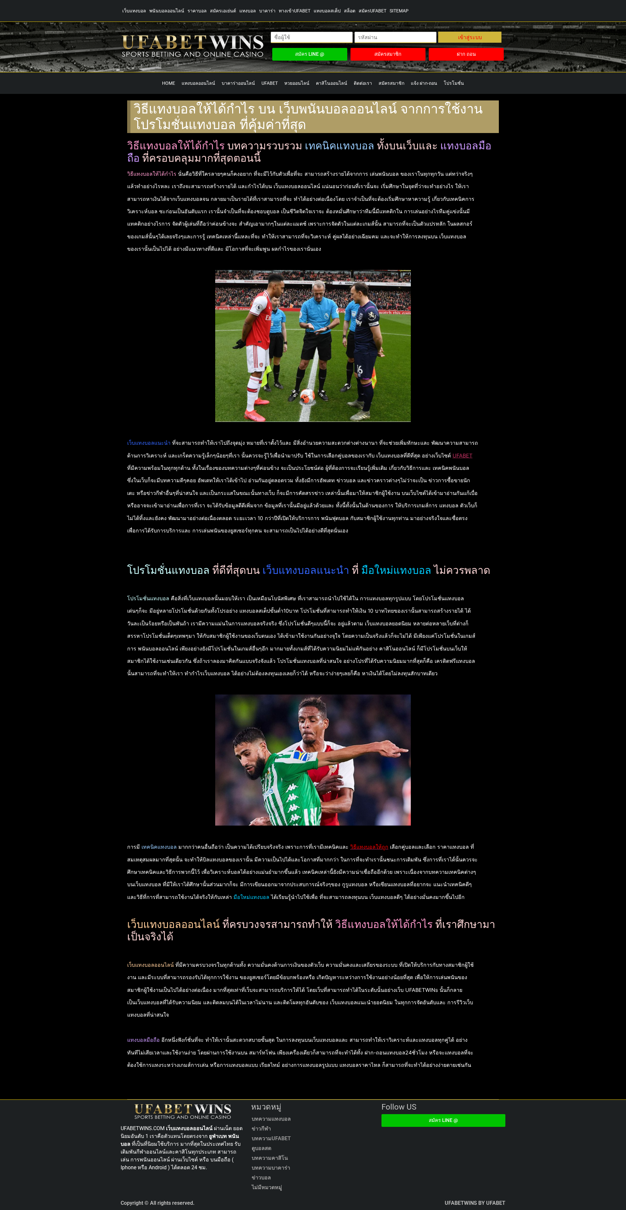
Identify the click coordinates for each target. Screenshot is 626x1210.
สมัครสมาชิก (391, 83)
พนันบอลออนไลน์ (166, 10)
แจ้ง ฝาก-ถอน (424, 83)
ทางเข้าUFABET (294, 10)
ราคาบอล (197, 10)
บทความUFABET (271, 1138)
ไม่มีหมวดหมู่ (267, 1187)
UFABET (269, 83)
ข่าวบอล (261, 1177)
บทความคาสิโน (270, 1158)
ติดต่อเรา (363, 83)
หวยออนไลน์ (296, 83)
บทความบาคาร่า (271, 1168)
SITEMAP (399, 10)
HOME (168, 83)
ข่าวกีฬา (261, 1129)
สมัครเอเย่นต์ (223, 10)
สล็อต (349, 10)
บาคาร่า (267, 10)
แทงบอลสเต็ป (327, 10)
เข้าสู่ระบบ (470, 37)
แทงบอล (247, 10)
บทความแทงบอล (271, 1119)
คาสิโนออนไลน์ (331, 83)
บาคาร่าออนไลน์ (238, 83)
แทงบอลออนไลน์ (198, 83)
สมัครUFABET (372, 10)
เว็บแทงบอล (134, 10)
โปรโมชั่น (454, 83)
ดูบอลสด (261, 1148)
